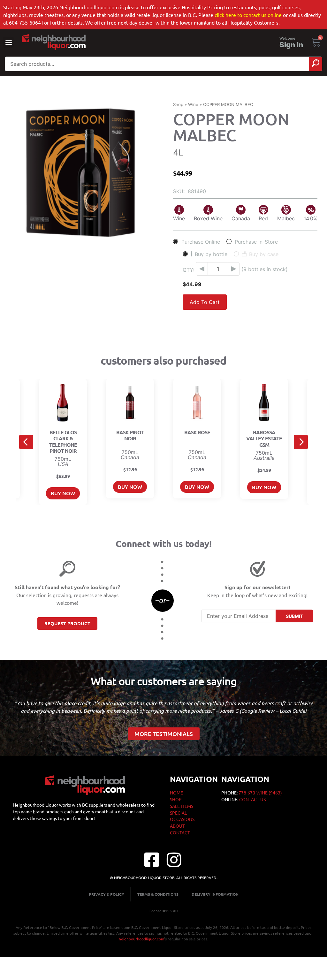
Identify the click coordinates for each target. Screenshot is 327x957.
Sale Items (181, 806)
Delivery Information (215, 894)
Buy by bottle (211, 254)
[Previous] (26, 442)
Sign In (291, 44)
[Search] (315, 64)
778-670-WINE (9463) (260, 792)
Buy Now (63, 493)
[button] (8, 42)
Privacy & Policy (106, 894)
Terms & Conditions (158, 894)
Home (176, 792)
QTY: (188, 269)
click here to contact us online (248, 14)
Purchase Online (200, 241)
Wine (193, 104)
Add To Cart (205, 302)
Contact (180, 832)
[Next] (301, 442)
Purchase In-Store (256, 241)
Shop (178, 104)
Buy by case (263, 254)
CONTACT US (252, 799)
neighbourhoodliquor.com (141, 938)
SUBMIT (294, 616)
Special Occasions (182, 816)
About (177, 826)
